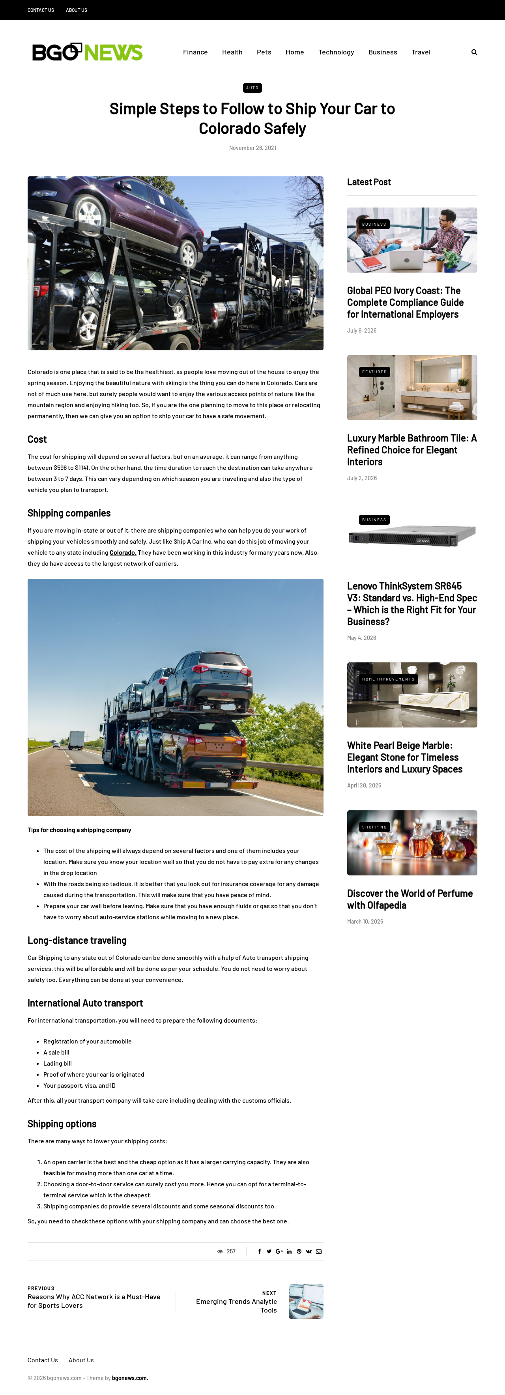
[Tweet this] (269, 1251)
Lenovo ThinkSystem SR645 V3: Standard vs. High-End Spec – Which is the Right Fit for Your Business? (412, 603)
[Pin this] (299, 1251)
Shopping (374, 827)
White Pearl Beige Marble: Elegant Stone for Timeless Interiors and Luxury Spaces (405, 756)
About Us (76, 10)
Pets (264, 51)
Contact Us (41, 10)
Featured (374, 371)
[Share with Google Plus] (279, 1251)
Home (295, 51)
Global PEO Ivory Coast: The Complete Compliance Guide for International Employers (405, 302)
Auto (252, 87)
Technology (336, 51)
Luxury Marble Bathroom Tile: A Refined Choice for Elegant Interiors (412, 449)
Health (232, 51)
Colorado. (123, 552)
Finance (195, 51)
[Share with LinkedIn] (289, 1251)
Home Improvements (388, 679)
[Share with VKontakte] (309, 1251)
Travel (420, 51)
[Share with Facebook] (259, 1251)
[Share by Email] (319, 1251)
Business (382, 51)
